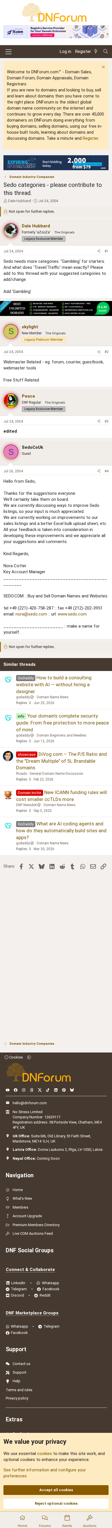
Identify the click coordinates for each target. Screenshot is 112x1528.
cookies (44, 1453)
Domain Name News (53, 697)
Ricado (21, 774)
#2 (107, 352)
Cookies (15, 1057)
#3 (107, 421)
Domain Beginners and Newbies (61, 735)
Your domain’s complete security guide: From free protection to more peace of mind (62, 723)
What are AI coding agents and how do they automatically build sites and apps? (61, 830)
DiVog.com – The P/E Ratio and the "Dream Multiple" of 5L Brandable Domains (61, 761)
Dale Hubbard (19, 201)
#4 (107, 471)
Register (90, 138)
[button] (29, 1057)
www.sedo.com (72, 614)
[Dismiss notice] (102, 68)
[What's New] (97, 51)
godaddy (23, 697)
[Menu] (8, 51)
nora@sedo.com (31, 614)
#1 (107, 251)
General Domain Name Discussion (56, 774)
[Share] (99, 251)
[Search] (105, 51)
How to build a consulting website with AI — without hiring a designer (54, 684)
